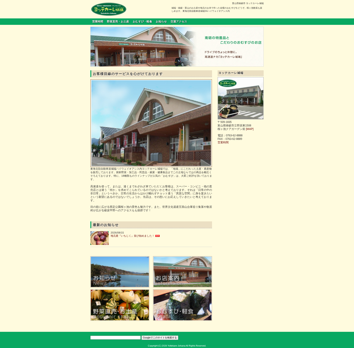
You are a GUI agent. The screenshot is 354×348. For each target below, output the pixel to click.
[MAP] (250, 129)
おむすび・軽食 (142, 21)
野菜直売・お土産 (118, 21)
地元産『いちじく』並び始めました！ (133, 235)
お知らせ (161, 21)
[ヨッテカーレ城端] (108, 9)
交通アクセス (179, 21)
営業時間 (97, 21)
